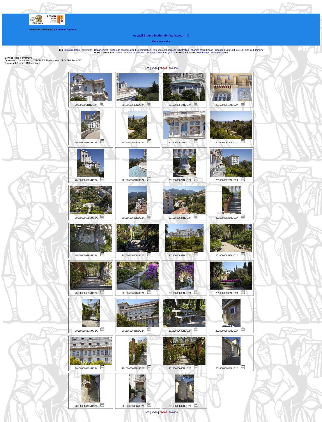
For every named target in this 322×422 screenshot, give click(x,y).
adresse (172, 50)
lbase (210, 50)
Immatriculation (72, 50)
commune (87, 50)
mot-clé (249, 50)
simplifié (128, 52)
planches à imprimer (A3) (159, 52)
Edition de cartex (219, 52)
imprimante (203, 52)
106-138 (173, 68)
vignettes (139, 52)
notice (119, 52)
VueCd (239, 50)
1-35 (147, 68)
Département (101, 50)
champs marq (198, 50)
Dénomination (143, 50)
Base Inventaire (161, 41)
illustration (183, 50)
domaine (259, 50)
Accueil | (139, 35)
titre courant (159, 50)
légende (219, 50)
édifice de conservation (122, 50)
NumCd (229, 50)
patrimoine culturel (65, 29)
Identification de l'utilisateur (165, 35)
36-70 (154, 68)
